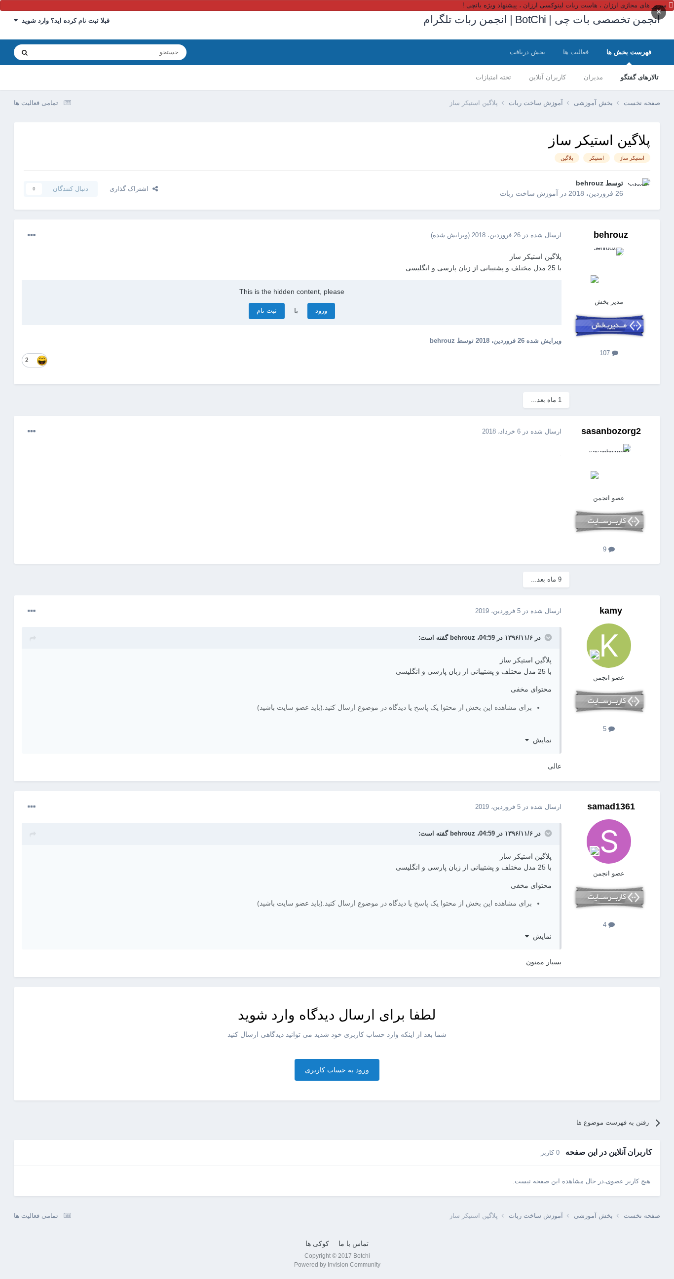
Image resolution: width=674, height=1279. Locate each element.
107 (605, 353)
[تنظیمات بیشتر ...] (31, 235)
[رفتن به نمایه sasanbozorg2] (609, 466)
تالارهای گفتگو (640, 77)
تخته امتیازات (493, 77)
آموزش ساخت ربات (529, 193)
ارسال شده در (517, 235)
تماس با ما (353, 1243)
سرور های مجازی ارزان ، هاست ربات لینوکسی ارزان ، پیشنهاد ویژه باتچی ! (564, 5)
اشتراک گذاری (131, 188)
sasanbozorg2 (611, 431)
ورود (321, 310)
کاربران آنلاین (547, 77)
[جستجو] (25, 52)
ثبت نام (267, 310)
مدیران (593, 77)
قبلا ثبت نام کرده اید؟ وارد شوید (64, 20)
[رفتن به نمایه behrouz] (639, 189)
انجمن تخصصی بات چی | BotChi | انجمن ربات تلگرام (541, 19)
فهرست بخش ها (628, 52)
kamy (610, 611)
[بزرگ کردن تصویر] (42, 360)
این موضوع (62, 52)
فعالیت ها (576, 52)
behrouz (589, 183)
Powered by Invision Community (337, 1264)
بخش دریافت (527, 52)
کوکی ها (317, 1243)
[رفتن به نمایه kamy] (609, 645)
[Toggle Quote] (547, 637)
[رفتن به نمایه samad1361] (609, 841)
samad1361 (611, 806)
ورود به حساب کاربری (337, 1070)
